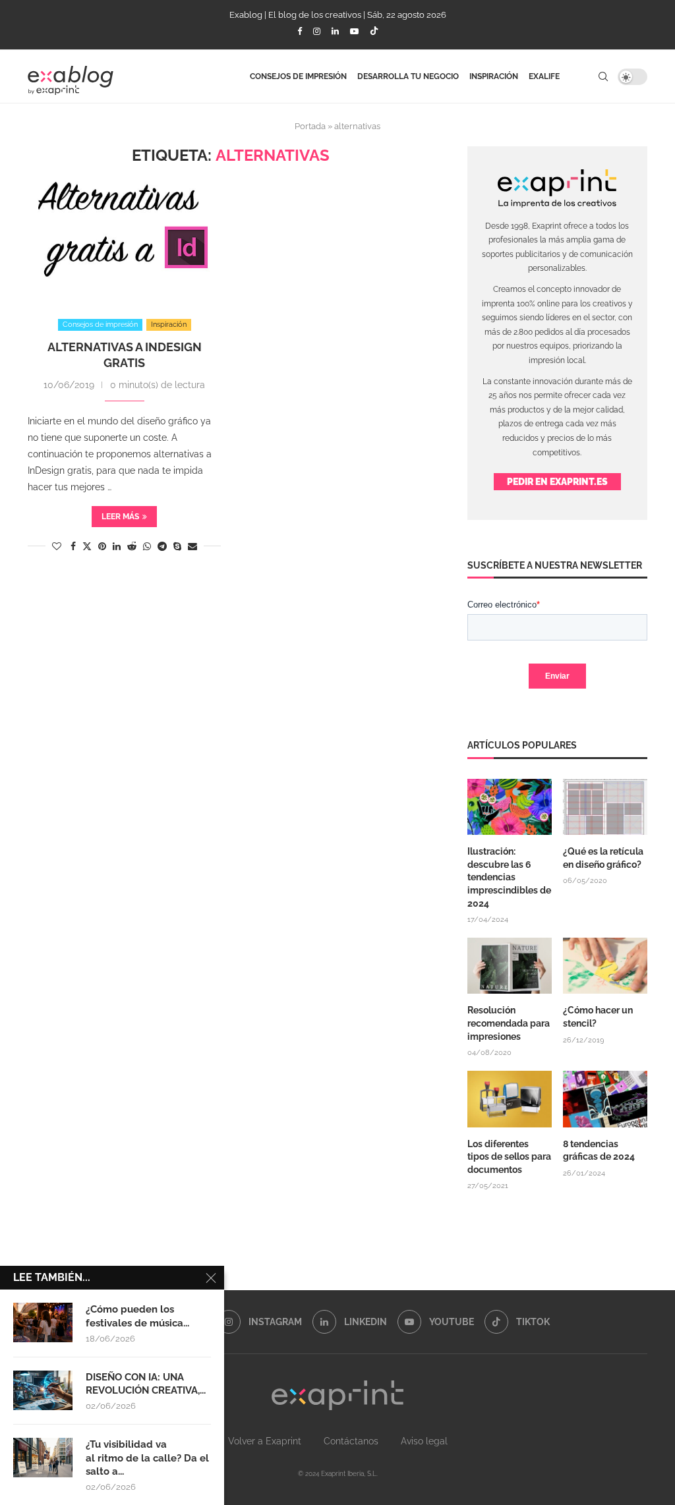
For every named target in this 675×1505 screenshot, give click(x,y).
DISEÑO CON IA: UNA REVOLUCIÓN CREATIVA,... (146, 1383)
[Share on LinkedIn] (117, 546)
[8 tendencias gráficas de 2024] (605, 1099)
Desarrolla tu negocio (408, 76)
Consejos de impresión (298, 76)
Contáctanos (351, 1441)
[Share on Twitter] (87, 546)
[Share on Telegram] (162, 546)
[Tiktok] (374, 31)
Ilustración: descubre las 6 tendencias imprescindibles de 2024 (509, 877)
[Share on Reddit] (131, 546)
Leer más (120, 516)
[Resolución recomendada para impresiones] (509, 966)
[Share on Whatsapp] (147, 546)
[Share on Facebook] (73, 546)
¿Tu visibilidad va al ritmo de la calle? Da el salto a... (147, 1457)
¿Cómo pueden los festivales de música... (137, 1315)
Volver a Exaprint (264, 1441)
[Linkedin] (335, 31)
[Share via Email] (192, 546)
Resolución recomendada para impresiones (508, 1023)
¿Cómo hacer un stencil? (598, 1017)
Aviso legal (424, 1441)
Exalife (544, 76)
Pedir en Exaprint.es (557, 481)
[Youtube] (354, 31)
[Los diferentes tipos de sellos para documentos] (509, 1099)
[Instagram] (316, 31)
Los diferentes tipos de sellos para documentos (509, 1157)
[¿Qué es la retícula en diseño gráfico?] (605, 807)
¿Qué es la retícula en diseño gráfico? (603, 858)
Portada (310, 126)
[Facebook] (299, 31)
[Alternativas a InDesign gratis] (124, 235)
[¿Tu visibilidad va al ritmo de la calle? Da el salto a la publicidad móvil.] (43, 1457)
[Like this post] (56, 546)
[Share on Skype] (177, 546)
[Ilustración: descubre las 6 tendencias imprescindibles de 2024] (509, 807)
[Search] (603, 76)
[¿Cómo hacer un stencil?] (605, 966)
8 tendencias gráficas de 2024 (600, 1150)
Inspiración (493, 76)
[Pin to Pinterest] (102, 546)
